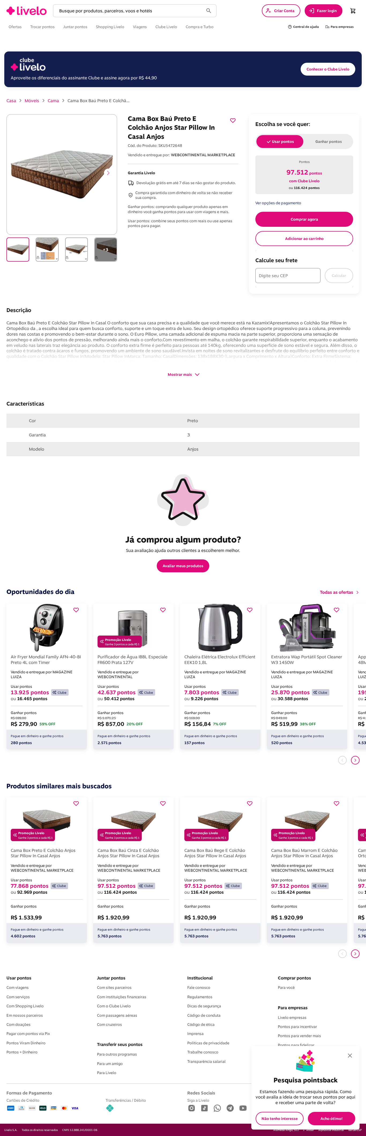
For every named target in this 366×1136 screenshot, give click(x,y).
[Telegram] (230, 1108)
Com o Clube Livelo (114, 1006)
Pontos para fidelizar (296, 1045)
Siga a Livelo (198, 1100)
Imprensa (195, 1033)
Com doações (18, 1024)
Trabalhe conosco (202, 1052)
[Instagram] (191, 1108)
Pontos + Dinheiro (22, 1052)
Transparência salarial (206, 1061)
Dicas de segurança (204, 1006)
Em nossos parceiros (24, 1015)
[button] (129, 11)
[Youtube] (243, 1108)
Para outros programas (117, 1054)
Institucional (199, 978)
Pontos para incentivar (297, 1026)
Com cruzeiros (109, 1024)
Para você (286, 987)
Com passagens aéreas (117, 1015)
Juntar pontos (111, 978)
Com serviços (18, 997)
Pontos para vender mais (299, 1036)
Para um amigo (110, 1063)
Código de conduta (204, 1015)
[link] (26, 10)
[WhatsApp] (217, 1108)
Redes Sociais (201, 1093)
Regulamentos (199, 997)
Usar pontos (18, 978)
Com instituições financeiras (121, 997)
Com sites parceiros (114, 987)
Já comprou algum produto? (183, 539)
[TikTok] (204, 1108)
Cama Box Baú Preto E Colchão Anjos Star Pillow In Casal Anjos (100, 100)
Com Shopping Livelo (25, 1006)
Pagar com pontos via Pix (28, 1033)
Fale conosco (198, 987)
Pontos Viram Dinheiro (26, 1043)
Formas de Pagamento (29, 1093)
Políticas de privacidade (208, 1043)
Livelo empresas (292, 1017)
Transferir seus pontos (120, 1044)
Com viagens (17, 987)
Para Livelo (106, 1073)
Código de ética (201, 1024)
